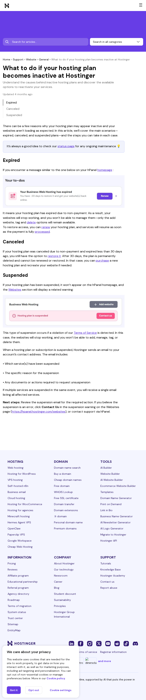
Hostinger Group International (64, 614)
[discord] (135, 643)
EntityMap (14, 630)
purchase (102, 261)
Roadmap (14, 600)
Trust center (15, 618)
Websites (14, 290)
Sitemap (13, 624)
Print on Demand (110, 504)
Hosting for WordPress (22, 473)
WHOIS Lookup (63, 492)
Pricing (12, 563)
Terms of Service (85, 333)
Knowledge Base (110, 569)
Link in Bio (106, 510)
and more (104, 661)
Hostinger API (108, 540)
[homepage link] (7, 5)
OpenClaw (14, 528)
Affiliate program (18, 575)
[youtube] (108, 643)
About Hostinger (64, 563)
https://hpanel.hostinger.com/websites (38, 412)
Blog (56, 587)
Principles (60, 606)
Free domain (62, 486)
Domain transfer (64, 504)
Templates (106, 492)
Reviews (12, 569)
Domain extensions (66, 510)
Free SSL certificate (66, 498)
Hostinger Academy (112, 575)
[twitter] (99, 643)
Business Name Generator (116, 516)
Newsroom (60, 575)
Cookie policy (56, 678)
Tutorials (105, 563)
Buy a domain (62, 473)
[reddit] (117, 643)
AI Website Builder (111, 480)
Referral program (18, 587)
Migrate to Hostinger (113, 534)
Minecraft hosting (19, 516)
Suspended (14, 115)
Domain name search (67, 467)
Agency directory (18, 594)
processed (42, 232)
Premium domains (65, 528)
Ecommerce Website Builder (118, 486)
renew (45, 227)
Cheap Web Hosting (20, 546)
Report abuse (108, 587)
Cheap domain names (68, 480)
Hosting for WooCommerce (25, 504)
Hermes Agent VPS (19, 522)
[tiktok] (126, 643)
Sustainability (62, 600)
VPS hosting (15, 480)
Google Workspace (20, 540)
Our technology (64, 569)
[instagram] (90, 643)
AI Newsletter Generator (115, 522)
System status (17, 612)
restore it (54, 256)
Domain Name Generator (116, 498)
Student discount (65, 594)
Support (18, 59)
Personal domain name (68, 522)
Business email (17, 492)
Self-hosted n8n (18, 486)
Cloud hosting (16, 498)
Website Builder (110, 473)
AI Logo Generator (111, 528)
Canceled (12, 109)
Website (31, 59)
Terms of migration (19, 606)
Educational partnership (23, 581)
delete (31, 222)
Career (58, 581)
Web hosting (15, 467)
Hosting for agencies (20, 510)
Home (6, 59)
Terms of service (87, 652)
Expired (11, 102)
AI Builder (106, 467)
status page (66, 146)
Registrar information (113, 652)
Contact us (107, 581)
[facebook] (81, 643)
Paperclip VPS (16, 534)
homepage (104, 170)
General (44, 59)
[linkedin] (71, 643)
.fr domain (60, 516)
